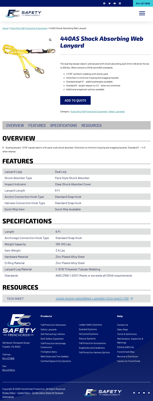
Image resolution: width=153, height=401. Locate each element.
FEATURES (37, 125)
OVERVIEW (15, 125)
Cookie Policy (23, 392)
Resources (91, 125)
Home (5, 28)
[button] (50, 40)
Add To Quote (75, 100)
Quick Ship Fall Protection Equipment (28, 28)
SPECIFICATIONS (63, 125)
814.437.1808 (143, 3)
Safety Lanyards (117, 111)
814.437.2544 (8, 370)
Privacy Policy (9, 392)
